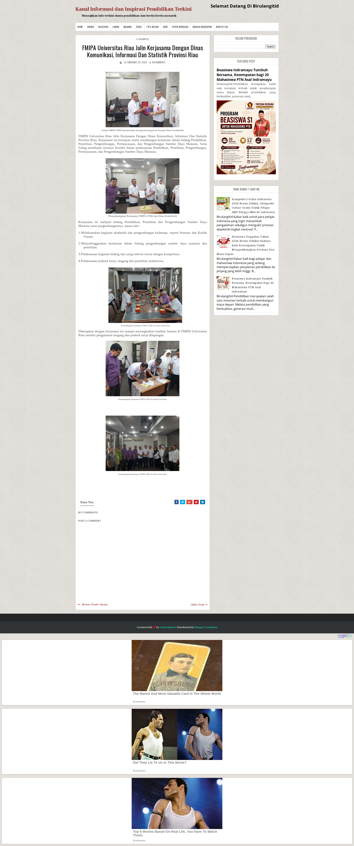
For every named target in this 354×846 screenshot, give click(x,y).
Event (139, 27)
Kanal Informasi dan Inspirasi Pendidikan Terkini (133, 9)
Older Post (197, 604)
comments (159, 62)
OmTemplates (168, 627)
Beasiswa (103, 27)
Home (80, 27)
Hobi (165, 27)
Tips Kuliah (152, 27)
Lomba (115, 27)
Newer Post (89, 604)
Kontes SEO (222, 27)
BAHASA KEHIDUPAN (202, 27)
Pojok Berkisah (180, 27)
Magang (128, 27)
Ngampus (144, 39)
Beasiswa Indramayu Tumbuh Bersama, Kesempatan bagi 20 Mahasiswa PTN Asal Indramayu (244, 75)
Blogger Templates (206, 627)
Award (90, 27)
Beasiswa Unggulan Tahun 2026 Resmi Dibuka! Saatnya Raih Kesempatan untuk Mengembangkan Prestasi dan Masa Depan (246, 245)
